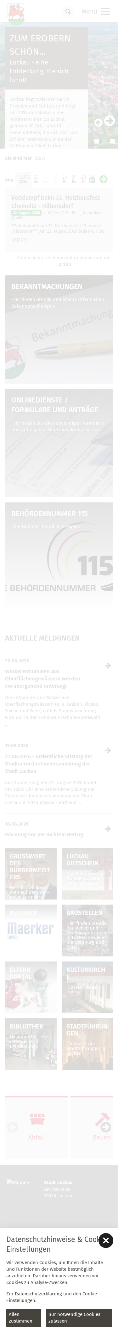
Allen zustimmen (20, 1318)
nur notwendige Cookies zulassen (74, 1318)
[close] (105, 1240)
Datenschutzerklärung (38, 1294)
